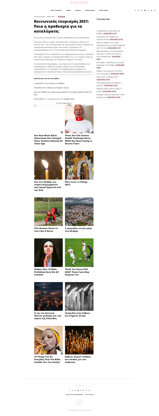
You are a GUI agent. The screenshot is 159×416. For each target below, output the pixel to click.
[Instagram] (141, 10)
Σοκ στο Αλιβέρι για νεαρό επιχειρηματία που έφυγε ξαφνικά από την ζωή (111, 45)
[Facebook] (135, 10)
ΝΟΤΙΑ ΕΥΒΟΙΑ (103, 10)
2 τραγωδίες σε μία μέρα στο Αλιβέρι (49, 83)
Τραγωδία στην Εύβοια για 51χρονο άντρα (51, 88)
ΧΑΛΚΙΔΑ (78, 10)
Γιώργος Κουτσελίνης (39, 16)
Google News (69, 99)
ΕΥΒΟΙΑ (68, 10)
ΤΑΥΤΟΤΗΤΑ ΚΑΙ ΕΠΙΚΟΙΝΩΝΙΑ (74, 394)
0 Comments (61, 16)
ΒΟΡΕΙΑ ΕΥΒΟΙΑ (90, 10)
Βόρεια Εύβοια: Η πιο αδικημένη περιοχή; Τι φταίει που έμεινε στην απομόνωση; (110, 54)
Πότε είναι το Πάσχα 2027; (108, 77)
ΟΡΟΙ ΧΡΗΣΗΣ (89, 394)
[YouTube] (145, 10)
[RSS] (86, 390)
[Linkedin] (151, 10)
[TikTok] (148, 10)
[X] (138, 10)
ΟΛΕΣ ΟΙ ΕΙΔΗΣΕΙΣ (56, 10)
